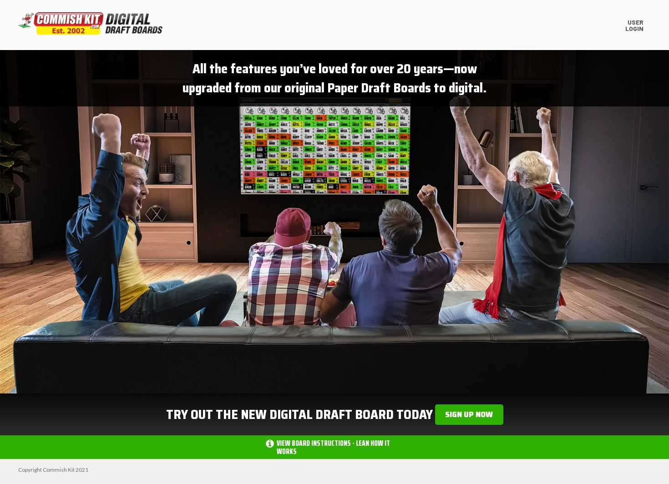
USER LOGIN (634, 24)
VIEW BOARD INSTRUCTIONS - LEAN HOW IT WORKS (333, 447)
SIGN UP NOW (469, 414)
